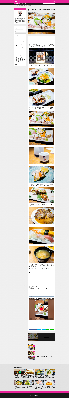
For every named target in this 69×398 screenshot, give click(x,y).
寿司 (35, 12)
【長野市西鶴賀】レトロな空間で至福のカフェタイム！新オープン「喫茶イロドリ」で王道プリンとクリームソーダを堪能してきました (19, 376)
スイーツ (20, 3)
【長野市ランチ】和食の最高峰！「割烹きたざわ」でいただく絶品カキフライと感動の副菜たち (45, 346)
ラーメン (26, 3)
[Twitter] (41, 329)
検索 (15, 64)
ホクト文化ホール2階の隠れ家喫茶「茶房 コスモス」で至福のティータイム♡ (45, 357)
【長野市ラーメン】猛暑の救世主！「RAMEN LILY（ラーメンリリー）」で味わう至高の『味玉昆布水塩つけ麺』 (50, 376)
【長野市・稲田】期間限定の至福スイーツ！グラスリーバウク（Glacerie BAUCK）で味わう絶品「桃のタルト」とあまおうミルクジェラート (39, 387)
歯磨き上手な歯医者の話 (21, 21)
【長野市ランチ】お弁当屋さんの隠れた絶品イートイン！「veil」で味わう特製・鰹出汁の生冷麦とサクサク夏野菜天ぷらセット (39, 376)
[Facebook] (33, 329)
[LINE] (50, 329)
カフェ (22, 3)
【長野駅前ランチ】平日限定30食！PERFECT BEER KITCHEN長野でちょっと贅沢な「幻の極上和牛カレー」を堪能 (29, 376)
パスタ (24, 3)
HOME (15, 5)
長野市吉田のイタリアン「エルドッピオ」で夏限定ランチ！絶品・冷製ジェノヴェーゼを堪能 (29, 387)
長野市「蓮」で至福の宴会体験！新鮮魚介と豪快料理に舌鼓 (25, 5)
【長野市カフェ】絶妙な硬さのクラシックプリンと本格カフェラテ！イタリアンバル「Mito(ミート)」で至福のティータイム (50, 387)
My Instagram (46, 1)
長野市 (17, 5)
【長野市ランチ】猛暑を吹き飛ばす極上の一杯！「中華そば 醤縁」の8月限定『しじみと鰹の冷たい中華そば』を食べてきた (19, 387)
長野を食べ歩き (37, 395)
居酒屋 (36, 12)
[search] (54, 3)
